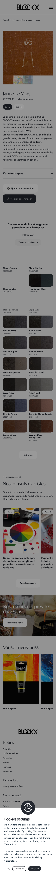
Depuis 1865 (11, 780)
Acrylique (7, 748)
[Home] (28, 731)
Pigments (7, 766)
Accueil (6, 20)
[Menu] (51, 7)
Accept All (35, 868)
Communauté (12, 795)
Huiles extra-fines (10, 753)
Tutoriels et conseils (11, 801)
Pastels (6, 762)
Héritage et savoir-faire (13, 786)
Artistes (6, 805)
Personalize (19, 868)
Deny (8, 868)
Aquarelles (7, 757)
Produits (8, 743)
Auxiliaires (7, 771)
